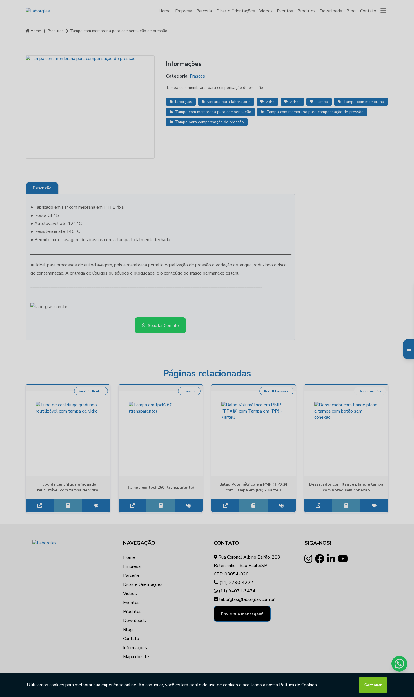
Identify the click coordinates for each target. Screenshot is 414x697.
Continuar (373, 685)
